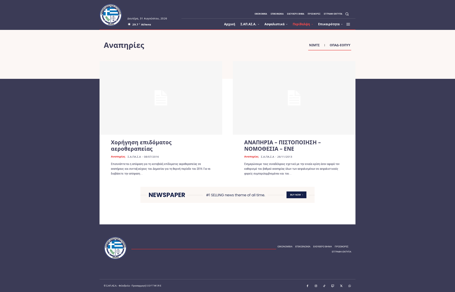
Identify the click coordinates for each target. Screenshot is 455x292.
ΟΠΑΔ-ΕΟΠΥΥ (340, 45)
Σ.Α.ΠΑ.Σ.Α (134, 156)
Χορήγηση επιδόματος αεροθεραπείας (141, 145)
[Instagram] (316, 286)
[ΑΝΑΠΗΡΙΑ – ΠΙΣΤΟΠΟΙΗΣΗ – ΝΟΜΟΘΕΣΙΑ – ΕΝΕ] (294, 98)
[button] (347, 14)
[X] (341, 286)
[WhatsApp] (349, 286)
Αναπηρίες (118, 156)
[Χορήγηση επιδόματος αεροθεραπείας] (161, 98)
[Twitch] (333, 286)
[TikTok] (324, 286)
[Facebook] (307, 286)
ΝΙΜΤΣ (314, 45)
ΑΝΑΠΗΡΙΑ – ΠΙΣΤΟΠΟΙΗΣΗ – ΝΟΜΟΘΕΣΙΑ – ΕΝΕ (282, 145)
